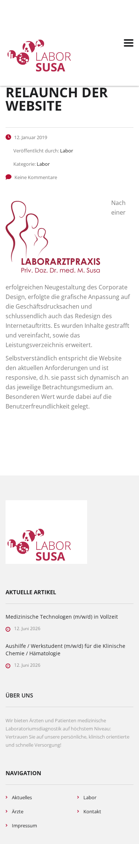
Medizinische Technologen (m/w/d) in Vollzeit (62, 616)
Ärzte (17, 811)
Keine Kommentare (35, 177)
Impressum (24, 825)
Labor (89, 797)
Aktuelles (22, 797)
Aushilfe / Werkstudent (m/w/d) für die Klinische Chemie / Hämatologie (65, 649)
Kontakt (92, 811)
